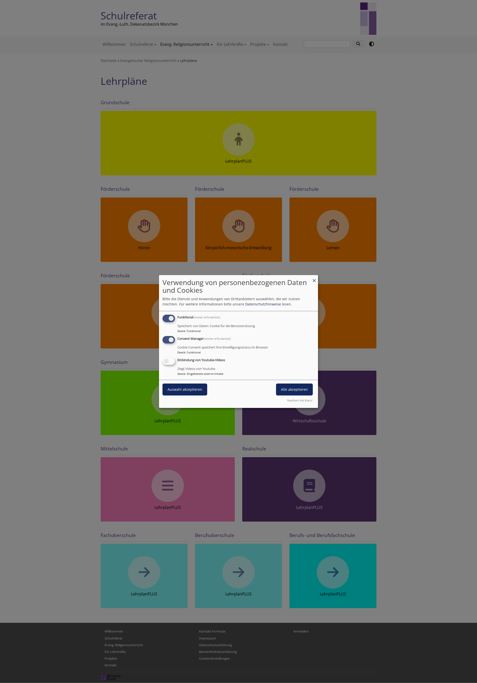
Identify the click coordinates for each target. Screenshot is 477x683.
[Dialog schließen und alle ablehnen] (314, 278)
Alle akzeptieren (294, 389)
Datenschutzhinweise (263, 304)
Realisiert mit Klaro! (300, 400)
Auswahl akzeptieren (184, 389)
